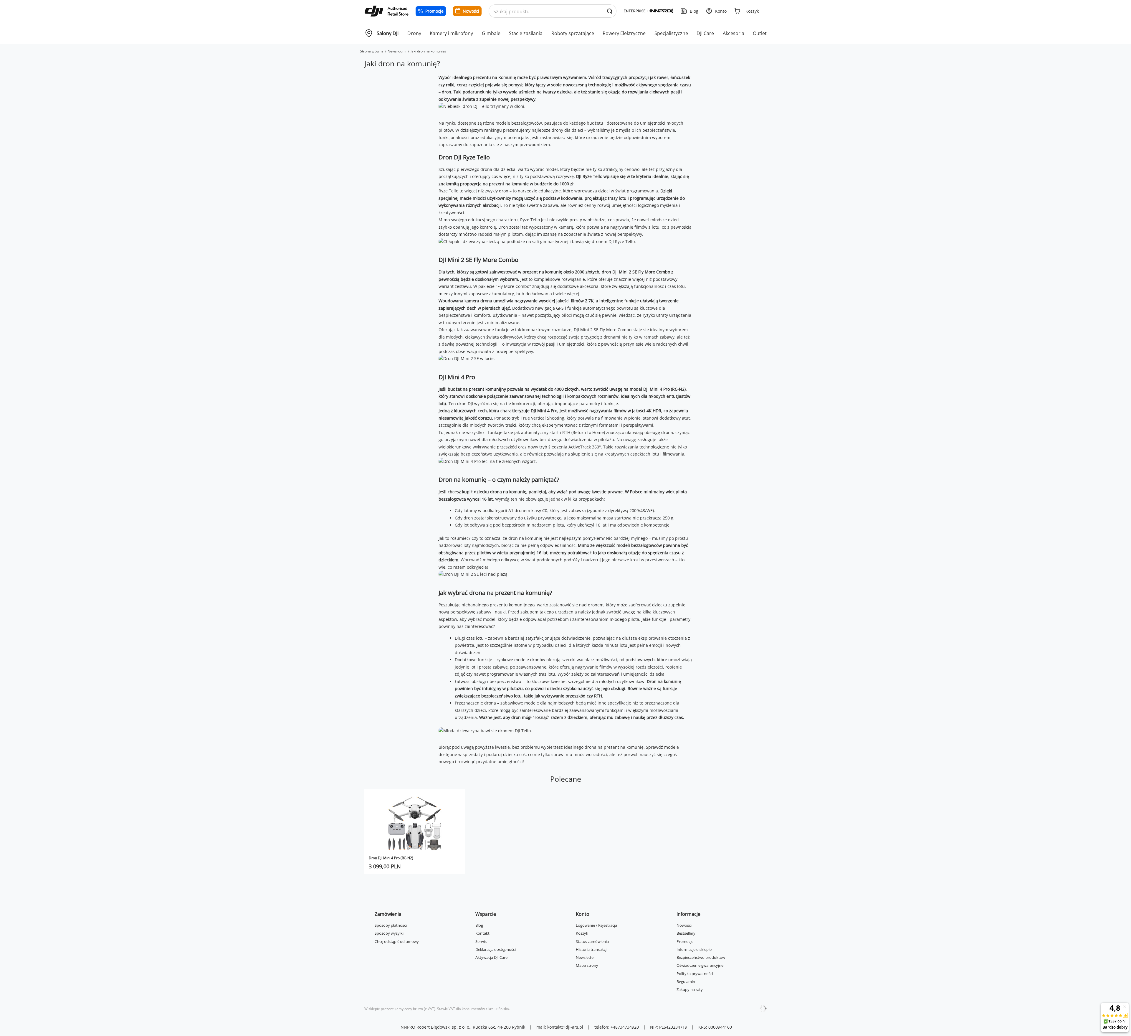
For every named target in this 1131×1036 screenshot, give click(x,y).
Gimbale (491, 33)
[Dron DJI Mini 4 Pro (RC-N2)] (415, 823)
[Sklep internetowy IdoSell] (763, 1008)
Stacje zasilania (526, 33)
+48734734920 (625, 1027)
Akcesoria (733, 33)
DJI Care (705, 33)
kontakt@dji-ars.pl (565, 1027)
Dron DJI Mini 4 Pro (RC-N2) (391, 858)
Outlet (760, 33)
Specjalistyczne (671, 33)
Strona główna (371, 51)
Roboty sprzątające (572, 33)
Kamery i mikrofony (451, 33)
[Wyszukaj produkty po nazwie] (609, 11)
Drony (414, 33)
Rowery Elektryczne (624, 33)
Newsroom (397, 51)
